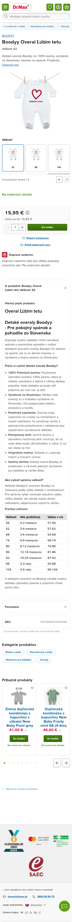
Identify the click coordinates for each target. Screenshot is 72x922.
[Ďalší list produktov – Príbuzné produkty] (66, 763)
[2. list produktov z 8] (9, 763)
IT (40, 912)
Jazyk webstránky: (13, 904)
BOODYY (8, 36)
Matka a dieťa (13, 652)
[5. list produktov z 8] (22, 763)
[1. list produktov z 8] (4, 762)
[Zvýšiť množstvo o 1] (22, 227)
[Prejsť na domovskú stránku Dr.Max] (20, 7)
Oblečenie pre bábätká (18, 659)
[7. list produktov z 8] (31, 763)
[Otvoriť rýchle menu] (5, 7)
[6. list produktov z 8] (26, 763)
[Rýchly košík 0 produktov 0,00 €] (66, 7)
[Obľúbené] (50, 7)
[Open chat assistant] (64, 906)
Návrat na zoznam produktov (22, 788)
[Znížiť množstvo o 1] (8, 227)
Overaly (44, 659)
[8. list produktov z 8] (35, 763)
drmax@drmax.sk (17, 896)
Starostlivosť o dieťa (41, 652)
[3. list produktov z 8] (13, 763)
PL (31, 912)
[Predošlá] (59, 179)
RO (35, 912)
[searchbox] (36, 16)
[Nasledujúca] (67, 179)
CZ (26, 912)
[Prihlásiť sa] (58, 7)
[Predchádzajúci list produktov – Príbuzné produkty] (57, 763)
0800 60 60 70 (45, 896)
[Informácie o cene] (27, 212)
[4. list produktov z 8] (18, 763)
